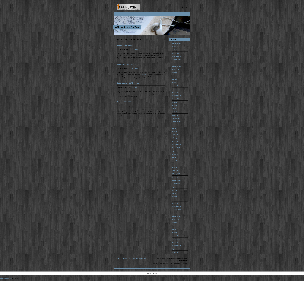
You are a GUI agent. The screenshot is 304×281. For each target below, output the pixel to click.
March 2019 (175, 115)
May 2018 (174, 128)
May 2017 (174, 164)
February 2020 (176, 89)
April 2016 (174, 196)
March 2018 (175, 134)
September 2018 (176, 121)
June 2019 (174, 105)
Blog (162, 13)
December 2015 (176, 206)
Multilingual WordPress (6, 278)
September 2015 (176, 216)
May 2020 (174, 79)
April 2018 (174, 131)
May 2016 (174, 193)
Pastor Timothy (135, 49)
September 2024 (176, 43)
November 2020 (176, 59)
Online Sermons (133, 258)
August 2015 (175, 219)
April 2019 (174, 112)
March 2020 (175, 86)
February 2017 (176, 174)
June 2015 (174, 226)
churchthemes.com (182, 265)
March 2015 (175, 236)
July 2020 (174, 72)
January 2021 (175, 53)
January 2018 (175, 141)
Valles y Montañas (124, 45)
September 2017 (176, 151)
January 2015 (175, 242)
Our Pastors (147, 13)
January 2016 (175, 203)
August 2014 (175, 252)
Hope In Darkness (124, 102)
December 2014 (176, 245)
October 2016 (176, 183)
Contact (169, 13)
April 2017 (174, 167)
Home (118, 13)
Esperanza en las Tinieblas (128, 83)
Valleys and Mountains (126, 64)
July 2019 (174, 102)
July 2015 (174, 222)
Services (131, 13)
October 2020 (176, 63)
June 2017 (174, 160)
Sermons (156, 13)
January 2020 (175, 92)
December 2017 (176, 144)
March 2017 (175, 170)
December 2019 (176, 95)
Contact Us (142, 258)
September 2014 (176, 249)
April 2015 (174, 232)
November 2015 (176, 209)
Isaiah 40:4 (144, 74)
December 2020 (176, 56)
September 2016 (176, 187)
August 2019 (175, 99)
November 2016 (176, 180)
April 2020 (174, 82)
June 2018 (174, 125)
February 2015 (176, 239)
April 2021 (174, 50)
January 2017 (175, 177)
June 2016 (174, 190)
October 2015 (176, 213)
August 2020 (175, 69)
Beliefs (125, 13)
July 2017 (174, 157)
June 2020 (174, 76)
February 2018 (176, 138)
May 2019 (174, 108)
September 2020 (176, 66)
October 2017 (176, 148)
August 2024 (175, 46)
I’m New (139, 13)
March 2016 (175, 200)
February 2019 (176, 118)
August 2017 (175, 154)
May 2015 (174, 229)
